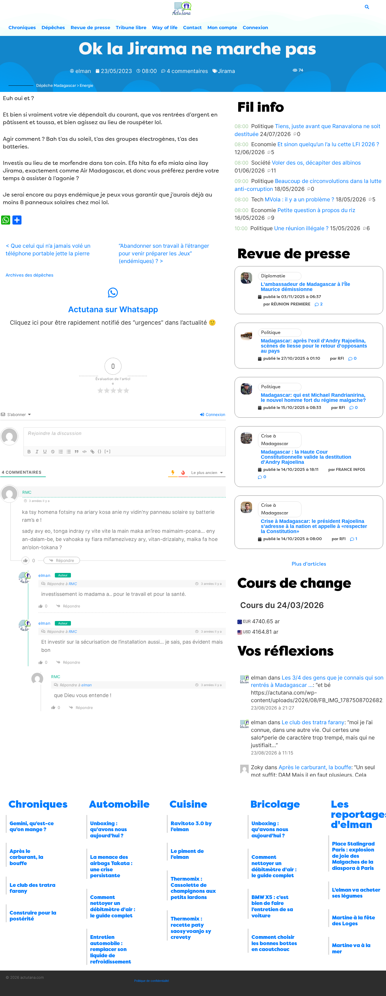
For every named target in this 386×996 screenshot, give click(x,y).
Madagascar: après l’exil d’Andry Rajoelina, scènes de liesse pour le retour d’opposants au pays (314, 346)
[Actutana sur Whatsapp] (113, 292)
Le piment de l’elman (187, 854)
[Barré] (53, 451)
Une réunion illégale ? (301, 228)
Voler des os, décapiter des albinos (316, 162)
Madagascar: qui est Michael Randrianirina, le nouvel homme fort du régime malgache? (313, 397)
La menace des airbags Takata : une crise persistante (111, 866)
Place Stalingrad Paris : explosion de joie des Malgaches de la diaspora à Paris (353, 856)
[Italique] (37, 451)
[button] (309, 564)
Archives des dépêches (29, 275)
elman (44, 575)
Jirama (226, 71)
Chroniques (22, 27)
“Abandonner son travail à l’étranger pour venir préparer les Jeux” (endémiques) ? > (164, 253)
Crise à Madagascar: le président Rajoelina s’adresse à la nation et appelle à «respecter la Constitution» (314, 526)
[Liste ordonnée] (61, 451)
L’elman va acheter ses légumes (356, 893)
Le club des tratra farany (313, 722)
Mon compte (222, 27)
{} (100, 451)
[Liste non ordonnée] (69, 451)
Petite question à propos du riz (316, 210)
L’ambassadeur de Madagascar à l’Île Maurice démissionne (305, 286)
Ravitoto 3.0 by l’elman (191, 826)
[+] (108, 451)
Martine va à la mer (351, 948)
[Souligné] (45, 451)
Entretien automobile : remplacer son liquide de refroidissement (110, 949)
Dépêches (53, 27)
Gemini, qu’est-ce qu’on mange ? (32, 826)
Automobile (119, 804)
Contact (192, 27)
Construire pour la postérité (33, 916)
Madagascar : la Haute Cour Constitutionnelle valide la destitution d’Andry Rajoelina (306, 457)
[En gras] (29, 451)
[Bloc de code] (84, 451)
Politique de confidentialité (151, 980)
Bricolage (275, 804)
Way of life (164, 27)
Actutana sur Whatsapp (113, 309)
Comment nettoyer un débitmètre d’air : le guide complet (112, 906)
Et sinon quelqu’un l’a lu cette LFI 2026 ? (328, 144)
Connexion (255, 27)
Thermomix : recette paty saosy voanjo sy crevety (191, 928)
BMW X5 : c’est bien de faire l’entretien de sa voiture (272, 906)
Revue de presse (90, 27)
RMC (73, 583)
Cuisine (188, 804)
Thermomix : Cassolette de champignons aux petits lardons (193, 888)
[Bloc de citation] (77, 451)
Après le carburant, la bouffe (315, 767)
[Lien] (92, 451)
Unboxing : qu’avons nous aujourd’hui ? (108, 829)
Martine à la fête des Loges (353, 921)
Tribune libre (131, 27)
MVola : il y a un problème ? (299, 199)
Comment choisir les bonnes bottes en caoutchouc (274, 943)
